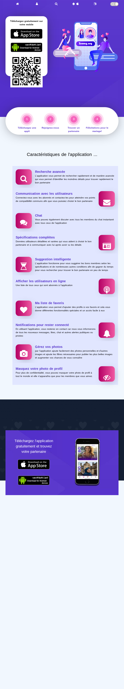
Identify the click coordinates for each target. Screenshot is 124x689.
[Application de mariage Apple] (26, 38)
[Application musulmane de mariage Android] (26, 51)
